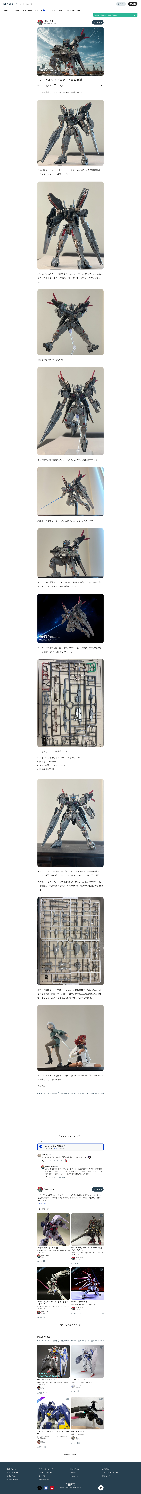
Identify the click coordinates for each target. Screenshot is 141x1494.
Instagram (74, 1476)
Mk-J (77, 1437)
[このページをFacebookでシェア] (46, 1488)
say (42, 1387)
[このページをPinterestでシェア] (52, 1488)
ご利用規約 (106, 1469)
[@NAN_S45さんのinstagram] (44, 1209)
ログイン (121, 4)
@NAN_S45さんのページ (70, 1325)
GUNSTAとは (11, 1469)
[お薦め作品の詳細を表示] (101, 85)
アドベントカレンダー (46, 1469)
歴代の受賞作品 (44, 1479)
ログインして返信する (55, 1160)
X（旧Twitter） (75, 1469)
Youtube (73, 1472)
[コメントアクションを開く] (102, 1155)
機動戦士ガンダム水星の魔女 (71, 1093)
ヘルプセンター (74, 10)
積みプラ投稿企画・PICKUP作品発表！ (107, 15)
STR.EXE (78, 1385)
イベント (39, 10)
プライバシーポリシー (110, 1472)
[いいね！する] (101, 1487)
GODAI (44, 1155)
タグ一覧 (42, 1476)
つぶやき (15, 10)
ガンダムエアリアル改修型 (48, 1093)
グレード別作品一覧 (46, 1472)
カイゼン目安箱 (12, 1479)
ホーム (6, 10)
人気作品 (51, 10)
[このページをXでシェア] (39, 1488)
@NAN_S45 (48, 21)
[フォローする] (98, 22)
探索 (60, 10)
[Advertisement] (70, 1113)
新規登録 (133, 4)
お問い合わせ (11, 1476)
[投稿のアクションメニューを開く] (68, 1261)
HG (45, 23)
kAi (42, 1441)
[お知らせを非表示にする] (135, 15)
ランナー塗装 (89, 1093)
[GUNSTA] (8, 4)
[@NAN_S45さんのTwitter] (39, 1209)
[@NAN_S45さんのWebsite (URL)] (48, 1209)
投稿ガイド (106, 1476)
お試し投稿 (27, 10)
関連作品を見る (70, 1454)
